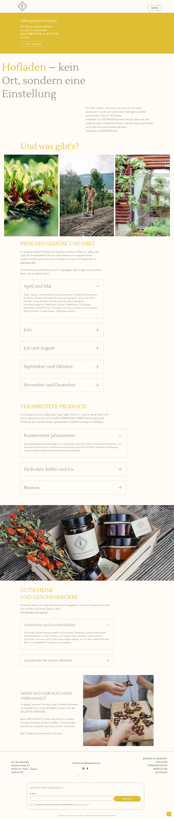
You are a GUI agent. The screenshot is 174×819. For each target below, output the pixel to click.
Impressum (62, 816)
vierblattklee (111, 816)
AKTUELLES (161, 772)
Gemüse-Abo (27, 262)
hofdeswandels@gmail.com (86, 762)
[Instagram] (83, 768)
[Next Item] (165, 195)
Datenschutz (72, 816)
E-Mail (33, 794)
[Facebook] (87, 768)
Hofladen (67, 270)
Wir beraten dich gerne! (34, 612)
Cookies (80, 816)
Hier (22, 733)
